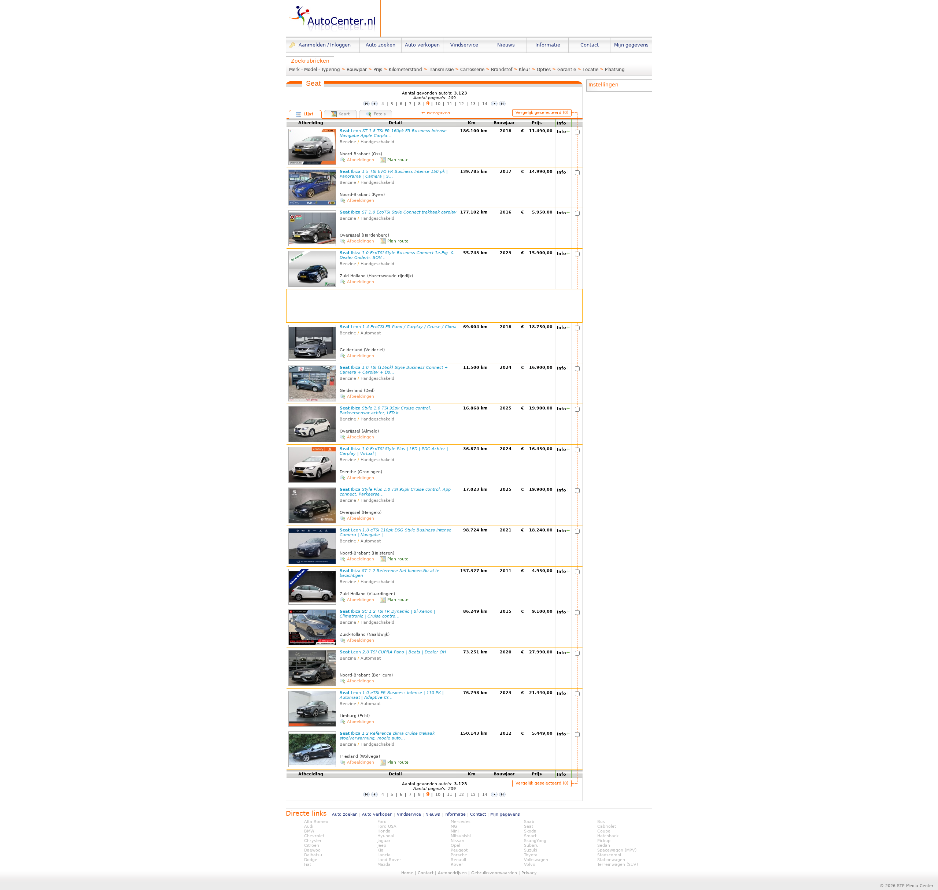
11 (449, 103)
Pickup (603, 840)
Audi (308, 826)
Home (407, 873)
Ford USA (386, 826)
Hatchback (607, 836)
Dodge (310, 859)
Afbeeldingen (360, 159)
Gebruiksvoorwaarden (494, 873)
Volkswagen (536, 859)
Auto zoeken (345, 814)
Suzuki (530, 850)
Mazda (384, 864)
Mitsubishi (461, 836)
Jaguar (384, 840)
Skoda (530, 831)
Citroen (311, 845)
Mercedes (460, 821)
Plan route (398, 159)
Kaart (344, 114)
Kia (380, 850)
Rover (457, 864)
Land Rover (389, 859)
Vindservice (409, 814)
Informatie (455, 814)
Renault (458, 859)
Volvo (529, 864)
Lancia (384, 855)
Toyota (531, 855)
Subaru (531, 845)
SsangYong (535, 840)
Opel (455, 845)
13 (473, 103)
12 (461, 103)
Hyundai (385, 836)
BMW (309, 831)
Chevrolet (314, 836)
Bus (601, 821)
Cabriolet (606, 826)
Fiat (307, 864)
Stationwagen (611, 859)
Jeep (381, 845)
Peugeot (459, 850)
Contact (478, 814)
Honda (384, 831)
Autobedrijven (452, 873)
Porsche (459, 855)
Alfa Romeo (316, 821)
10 (437, 103)
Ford (382, 821)
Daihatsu (313, 855)
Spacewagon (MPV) (616, 850)
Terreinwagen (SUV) (617, 864)
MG (454, 826)
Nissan (457, 840)
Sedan (603, 845)
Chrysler (313, 840)
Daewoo (312, 850)
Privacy (529, 873)
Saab (529, 821)
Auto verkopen (377, 814)
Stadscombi (609, 855)
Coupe (603, 831)
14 (484, 103)
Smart (530, 836)
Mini (455, 831)
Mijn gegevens (505, 814)
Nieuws (432, 814)
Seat (398, 212)
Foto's (380, 114)
